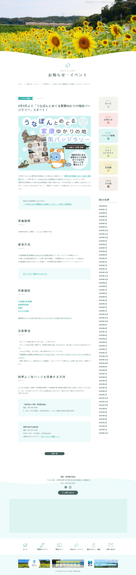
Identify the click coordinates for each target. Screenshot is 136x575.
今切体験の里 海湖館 (25, 301)
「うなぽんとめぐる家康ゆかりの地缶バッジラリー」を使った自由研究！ (47, 204)
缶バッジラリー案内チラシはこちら (35, 274)
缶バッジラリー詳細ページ (50, 436)
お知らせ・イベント (33, 84)
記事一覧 (54, 453)
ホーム (20, 84)
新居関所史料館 (23, 304)
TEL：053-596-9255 (68, 483)
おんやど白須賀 (23, 311)
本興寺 (20, 308)
